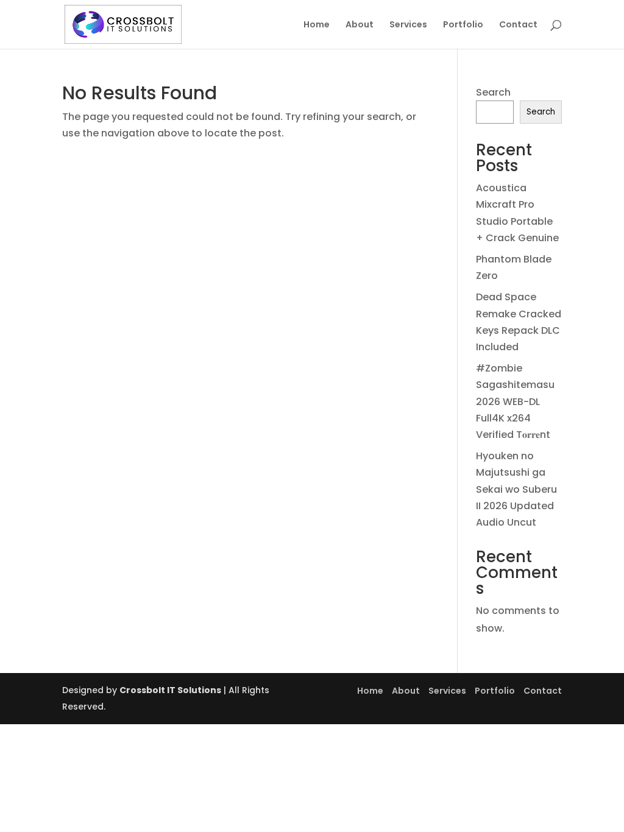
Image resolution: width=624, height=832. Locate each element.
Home (316, 25)
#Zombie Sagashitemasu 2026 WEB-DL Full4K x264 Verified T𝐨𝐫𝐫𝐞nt (515, 401)
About (360, 25)
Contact (518, 25)
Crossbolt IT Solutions (170, 690)
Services (408, 25)
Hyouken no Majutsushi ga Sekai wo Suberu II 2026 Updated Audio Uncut (516, 489)
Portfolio (463, 25)
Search (493, 92)
